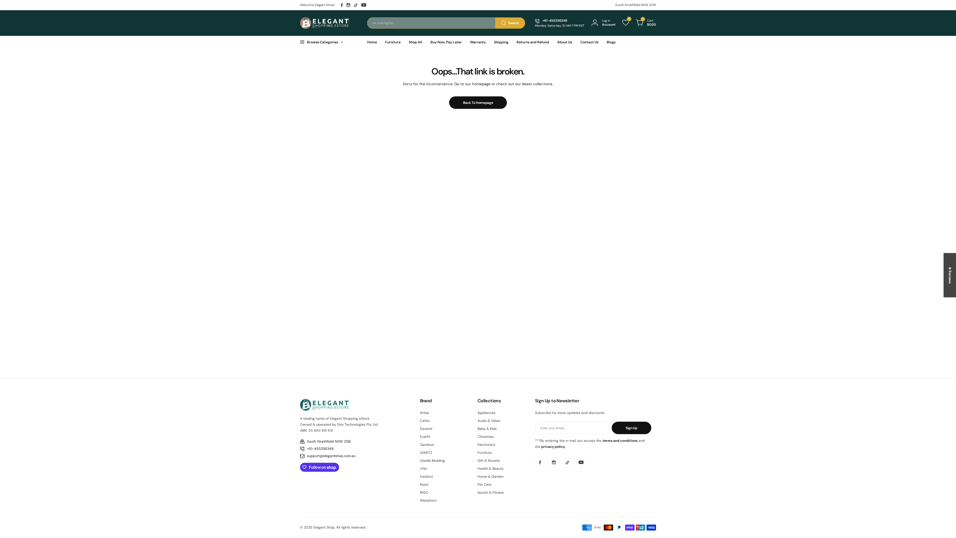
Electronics (486, 444)
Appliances (486, 412)
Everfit (425, 436)
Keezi (424, 484)
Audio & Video (489, 420)
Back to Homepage (478, 102)
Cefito (425, 420)
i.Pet (423, 468)
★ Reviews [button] (950, 275)
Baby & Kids (487, 428)
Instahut (426, 476)
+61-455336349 (320, 448)
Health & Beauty (491, 468)
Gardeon (427, 444)
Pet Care (484, 484)
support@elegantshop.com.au (331, 456)
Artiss (424, 412)
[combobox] (446, 23)
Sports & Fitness (491, 492)
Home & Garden (491, 476)
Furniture (485, 452)
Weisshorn (428, 500)
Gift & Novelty (489, 460)
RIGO (424, 492)
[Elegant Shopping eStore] (325, 22)
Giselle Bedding (432, 460)
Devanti (426, 428)
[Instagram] (348, 5)
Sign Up (631, 428)
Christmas (486, 436)
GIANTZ (426, 452)
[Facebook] (342, 5)
